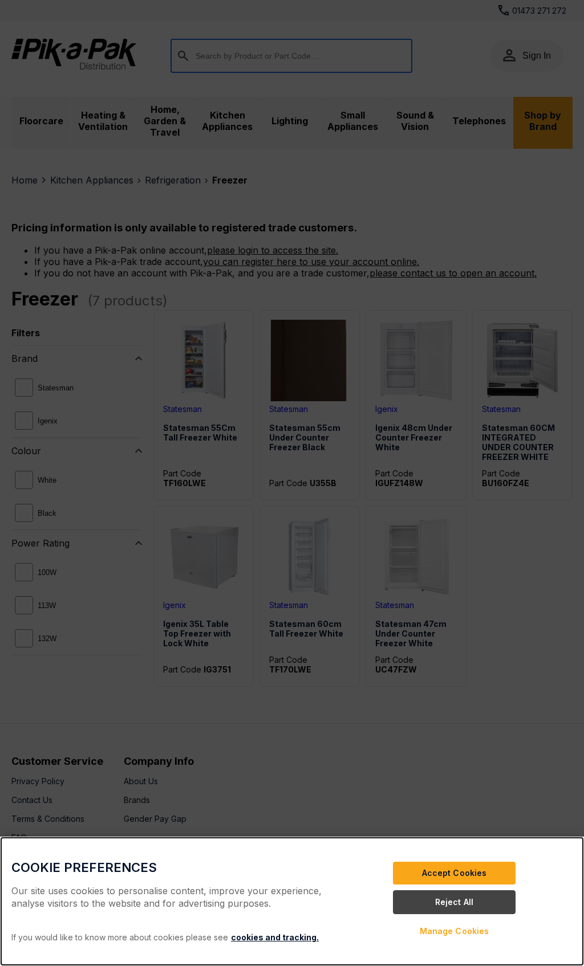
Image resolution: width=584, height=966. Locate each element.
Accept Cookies (454, 873)
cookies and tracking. (275, 937)
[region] (292, 901)
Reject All (454, 902)
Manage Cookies (454, 931)
